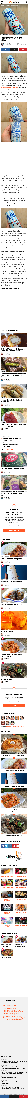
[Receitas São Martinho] (7, 894)
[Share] (4, 1096)
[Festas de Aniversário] (7, 920)
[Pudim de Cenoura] (14, 620)
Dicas (3, 371)
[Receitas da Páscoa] (7, 882)
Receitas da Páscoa (7, 887)
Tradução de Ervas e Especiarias (11, 1013)
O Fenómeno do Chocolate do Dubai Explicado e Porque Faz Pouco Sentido (13, 375)
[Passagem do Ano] (21, 882)
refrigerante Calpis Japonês (9, 87)
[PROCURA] (26, 2)
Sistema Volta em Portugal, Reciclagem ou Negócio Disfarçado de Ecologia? (14, 1072)
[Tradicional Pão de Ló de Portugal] (14, 744)
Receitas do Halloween (7, 912)
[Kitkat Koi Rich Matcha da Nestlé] (14, 459)
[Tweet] (14, 1096)
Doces (3, 346)
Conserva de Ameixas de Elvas (12, 605)
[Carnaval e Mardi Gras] (21, 907)
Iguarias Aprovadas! (7, 876)
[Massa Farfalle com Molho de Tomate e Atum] (14, 645)
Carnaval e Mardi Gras (21, 912)
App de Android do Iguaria (9, 1005)
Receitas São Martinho (7, 899)
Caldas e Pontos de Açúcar (9, 1008)
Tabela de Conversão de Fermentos (11, 1010)
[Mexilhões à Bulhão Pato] (14, 670)
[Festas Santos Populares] (21, 894)
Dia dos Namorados (21, 925)
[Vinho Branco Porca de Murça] (14, 572)
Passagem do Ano (21, 887)
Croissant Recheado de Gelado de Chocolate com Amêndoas (13, 350)
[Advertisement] (14, 158)
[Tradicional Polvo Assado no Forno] (7, 952)
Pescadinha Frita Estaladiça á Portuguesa (11, 401)
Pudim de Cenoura (7, 632)
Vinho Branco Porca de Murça (11, 582)
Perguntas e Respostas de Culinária (15, 726)
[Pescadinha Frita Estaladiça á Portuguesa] (14, 391)
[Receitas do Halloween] (7, 907)
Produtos (11, 450)
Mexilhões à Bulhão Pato (9, 679)
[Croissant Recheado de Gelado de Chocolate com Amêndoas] (14, 340)
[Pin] (23, 1096)
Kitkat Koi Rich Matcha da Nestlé (12, 469)
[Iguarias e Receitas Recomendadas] (7, 871)
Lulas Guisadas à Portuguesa (11, 559)
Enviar (14, 705)
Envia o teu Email (14, 530)
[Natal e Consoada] (21, 871)
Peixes (3, 397)
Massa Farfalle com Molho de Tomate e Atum (11, 655)
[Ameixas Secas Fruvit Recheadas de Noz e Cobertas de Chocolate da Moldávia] (14, 482)
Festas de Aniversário (7, 925)
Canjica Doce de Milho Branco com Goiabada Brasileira (13, 425)
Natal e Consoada (21, 876)
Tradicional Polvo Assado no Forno (6, 958)
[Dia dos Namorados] (21, 920)
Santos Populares (21, 899)
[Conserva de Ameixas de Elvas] (14, 595)
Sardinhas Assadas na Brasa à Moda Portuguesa (13, 1082)
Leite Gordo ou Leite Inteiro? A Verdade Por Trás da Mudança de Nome (14, 1062)
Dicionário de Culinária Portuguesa (11, 1007)
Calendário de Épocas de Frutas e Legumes (13, 1016)
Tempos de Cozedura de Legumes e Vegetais (14, 1018)
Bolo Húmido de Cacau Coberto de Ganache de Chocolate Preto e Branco (13, 1067)
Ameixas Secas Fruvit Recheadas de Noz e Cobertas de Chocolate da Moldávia (14, 493)
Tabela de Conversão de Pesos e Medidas (13, 1011)
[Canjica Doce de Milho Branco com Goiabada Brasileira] (14, 415)
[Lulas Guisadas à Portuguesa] (14, 549)
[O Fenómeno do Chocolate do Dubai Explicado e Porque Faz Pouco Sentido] (14, 364)
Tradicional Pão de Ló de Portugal (14, 755)
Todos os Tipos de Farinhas (9, 1014)
